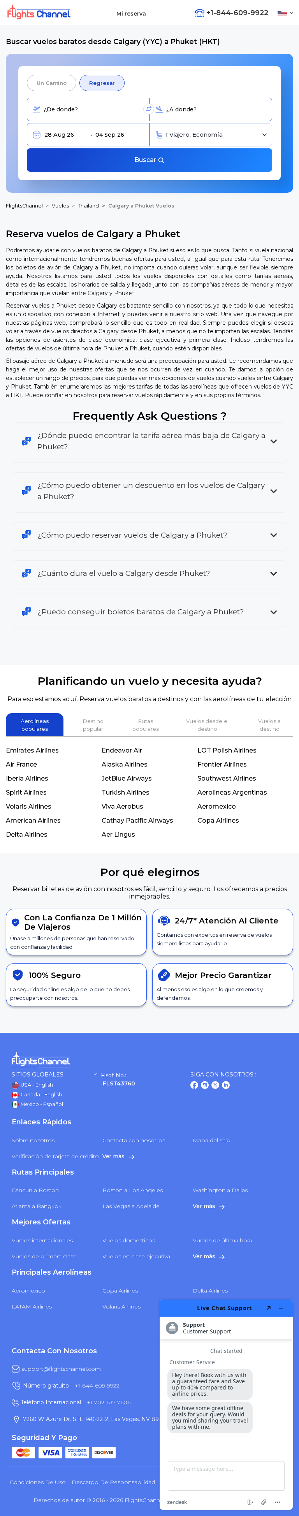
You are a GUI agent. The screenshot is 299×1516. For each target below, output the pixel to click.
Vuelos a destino (269, 725)
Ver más (114, 1156)
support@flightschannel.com (61, 1368)
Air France (21, 764)
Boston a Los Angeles (132, 1190)
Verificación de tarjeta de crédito (55, 1156)
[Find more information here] (226, 1404)
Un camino (52, 83)
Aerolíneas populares (35, 725)
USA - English (36, 1085)
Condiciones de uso (38, 1482)
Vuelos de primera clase (44, 1256)
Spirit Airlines (26, 792)
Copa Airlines (218, 820)
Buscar (146, 160)
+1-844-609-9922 (97, 1385)
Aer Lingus (118, 834)
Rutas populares (145, 725)
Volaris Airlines (28, 806)
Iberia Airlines (27, 778)
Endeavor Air (122, 750)
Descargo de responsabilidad (113, 1482)
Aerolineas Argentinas (232, 792)
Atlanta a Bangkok (37, 1206)
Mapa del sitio (211, 1140)
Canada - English (40, 1094)
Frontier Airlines (222, 764)
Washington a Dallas (220, 1190)
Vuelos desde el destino (207, 725)
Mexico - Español (41, 1104)
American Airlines (33, 820)
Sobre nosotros (33, 1140)
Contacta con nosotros (133, 1140)
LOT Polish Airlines (227, 750)
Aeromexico (216, 806)
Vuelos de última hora (222, 1240)
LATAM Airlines (32, 1306)
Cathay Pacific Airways (137, 820)
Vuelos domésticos (128, 1240)
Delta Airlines (26, 834)
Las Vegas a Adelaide (131, 1206)
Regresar (102, 83)
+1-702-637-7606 (108, 1402)
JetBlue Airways (127, 778)
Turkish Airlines (126, 792)
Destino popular (93, 725)
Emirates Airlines (32, 750)
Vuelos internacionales (42, 1240)
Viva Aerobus (122, 806)
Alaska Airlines (125, 764)
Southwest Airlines (226, 778)
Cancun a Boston (35, 1190)
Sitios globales (37, 1074)
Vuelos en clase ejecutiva (136, 1256)
